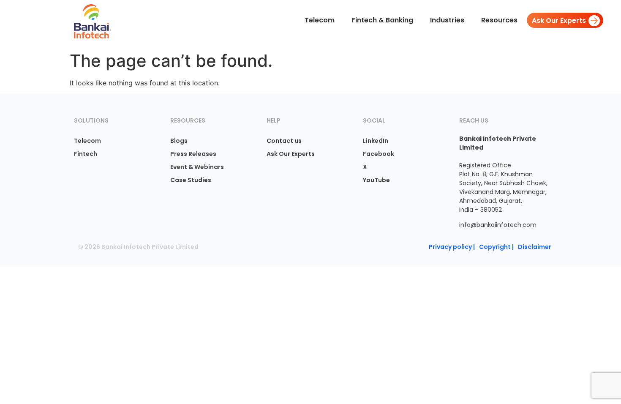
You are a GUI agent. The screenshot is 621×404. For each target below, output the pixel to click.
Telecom (87, 140)
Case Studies (190, 180)
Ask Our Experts (291, 154)
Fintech (85, 154)
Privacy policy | (452, 247)
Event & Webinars (197, 167)
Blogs (179, 140)
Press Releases (193, 154)
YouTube (376, 180)
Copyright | (496, 247)
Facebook (378, 154)
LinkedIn (375, 140)
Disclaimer (534, 247)
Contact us (284, 140)
